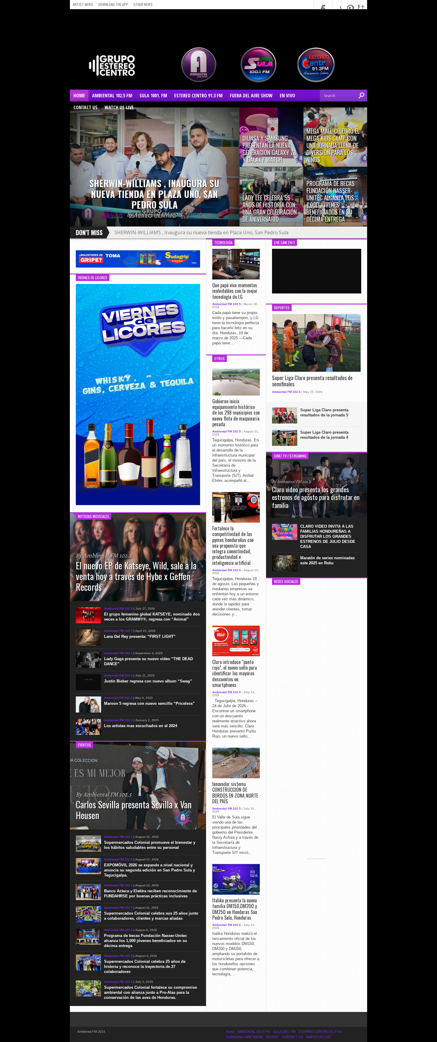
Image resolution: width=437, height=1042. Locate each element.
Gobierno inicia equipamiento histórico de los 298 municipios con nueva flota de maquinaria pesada (236, 413)
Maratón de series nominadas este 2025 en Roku (327, 560)
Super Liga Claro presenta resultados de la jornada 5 (324, 412)
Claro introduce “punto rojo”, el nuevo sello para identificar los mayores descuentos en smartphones (234, 673)
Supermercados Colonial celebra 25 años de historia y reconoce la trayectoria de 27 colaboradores (145, 966)
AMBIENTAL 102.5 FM (112, 95)
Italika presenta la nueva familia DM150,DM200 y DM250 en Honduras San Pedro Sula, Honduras (234, 909)
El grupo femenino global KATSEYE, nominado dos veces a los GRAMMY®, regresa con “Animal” (152, 616)
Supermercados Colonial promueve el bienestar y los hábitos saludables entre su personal (149, 845)
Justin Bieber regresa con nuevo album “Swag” (148, 681)
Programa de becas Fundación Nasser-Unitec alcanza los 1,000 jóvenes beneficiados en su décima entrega (145, 940)
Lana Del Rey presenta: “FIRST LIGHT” (140, 636)
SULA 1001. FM (153, 95)
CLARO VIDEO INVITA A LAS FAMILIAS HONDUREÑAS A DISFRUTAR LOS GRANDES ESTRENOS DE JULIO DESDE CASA (327, 536)
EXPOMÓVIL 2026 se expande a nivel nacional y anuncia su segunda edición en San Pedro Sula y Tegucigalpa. (149, 870)
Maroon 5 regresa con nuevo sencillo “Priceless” (149, 703)
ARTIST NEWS (83, 4)
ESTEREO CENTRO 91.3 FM (198, 95)
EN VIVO (287, 95)
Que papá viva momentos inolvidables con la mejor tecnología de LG (234, 291)
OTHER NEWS (143, 4)
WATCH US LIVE (119, 107)
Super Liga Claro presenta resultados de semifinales (312, 381)
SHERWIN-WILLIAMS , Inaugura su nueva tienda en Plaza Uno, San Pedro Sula (201, 232)
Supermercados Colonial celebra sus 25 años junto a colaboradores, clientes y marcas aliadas (151, 916)
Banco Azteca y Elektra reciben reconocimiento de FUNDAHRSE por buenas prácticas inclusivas (150, 893)
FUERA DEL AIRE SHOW (251, 95)
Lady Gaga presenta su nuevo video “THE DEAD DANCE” (148, 661)
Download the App (113, 4)
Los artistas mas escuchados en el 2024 (140, 726)
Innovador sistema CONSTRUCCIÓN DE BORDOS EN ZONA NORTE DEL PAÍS (235, 792)
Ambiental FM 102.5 (118, 608)
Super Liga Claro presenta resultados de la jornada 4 (324, 435)
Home (79, 95)
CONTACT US (85, 107)
